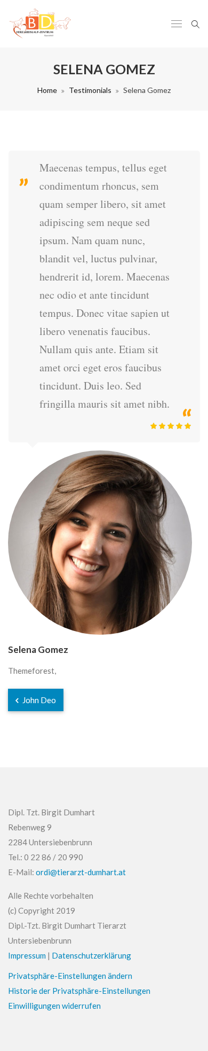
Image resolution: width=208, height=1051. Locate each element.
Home (47, 90)
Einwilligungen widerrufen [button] (54, 1005)
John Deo (38, 700)
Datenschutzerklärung (91, 955)
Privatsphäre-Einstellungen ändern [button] (70, 975)
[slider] (170, 426)
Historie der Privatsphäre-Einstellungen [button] (79, 990)
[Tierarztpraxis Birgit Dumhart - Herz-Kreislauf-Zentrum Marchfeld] (41, 24)
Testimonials (90, 90)
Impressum (27, 955)
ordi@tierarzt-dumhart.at (81, 872)
